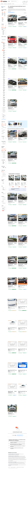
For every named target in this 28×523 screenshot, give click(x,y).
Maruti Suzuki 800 (4, 64)
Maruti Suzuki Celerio (4, 58)
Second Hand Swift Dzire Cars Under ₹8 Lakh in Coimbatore (18, 463)
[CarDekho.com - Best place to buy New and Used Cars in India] (4, 1)
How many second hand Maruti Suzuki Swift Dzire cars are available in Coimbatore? (17, 442)
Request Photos (22, 302)
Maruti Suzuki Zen (4, 86)
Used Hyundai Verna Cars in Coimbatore (19, 457)
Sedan (5, 167)
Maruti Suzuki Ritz (4, 68)
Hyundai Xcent (10, 183)
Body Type (3, 166)
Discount (3, 196)
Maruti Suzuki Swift (4, 44)
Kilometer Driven (3, 147)
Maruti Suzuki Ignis (4, 76)
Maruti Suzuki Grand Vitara (4, 80)
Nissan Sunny (22, 183)
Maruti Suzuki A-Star (4, 99)
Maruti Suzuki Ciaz (4, 66)
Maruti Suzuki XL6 (4, 78)
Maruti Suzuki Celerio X (4, 105)
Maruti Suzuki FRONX (4, 69)
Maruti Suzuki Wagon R (4, 46)
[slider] (5, 27)
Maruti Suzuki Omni (4, 97)
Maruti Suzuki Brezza (4, 82)
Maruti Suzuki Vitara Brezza (4, 62)
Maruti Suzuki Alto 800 (4, 48)
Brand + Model (4, 36)
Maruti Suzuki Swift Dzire (4, 51)
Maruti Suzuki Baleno (4, 53)
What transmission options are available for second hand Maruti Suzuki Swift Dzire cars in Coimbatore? (17, 444)
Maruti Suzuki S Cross (4, 93)
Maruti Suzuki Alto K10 (4, 55)
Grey (4, 208)
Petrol (3, 137)
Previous (8, 18)
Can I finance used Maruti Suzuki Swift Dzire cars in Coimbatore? (16, 448)
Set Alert (24, 189)
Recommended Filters (4, 10)
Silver (4, 209)
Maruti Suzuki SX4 (4, 103)
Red (4, 210)
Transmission (4, 141)
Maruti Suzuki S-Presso (4, 88)
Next (16, 18)
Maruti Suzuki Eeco (4, 84)
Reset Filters (14, 435)
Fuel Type (3, 136)
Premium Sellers (3, 180)
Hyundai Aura (16, 183)
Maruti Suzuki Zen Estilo (4, 72)
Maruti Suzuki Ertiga (4, 60)
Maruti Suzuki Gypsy (4, 101)
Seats (2, 192)
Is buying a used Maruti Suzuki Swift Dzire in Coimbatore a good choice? (17, 446)
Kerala (3, 187)
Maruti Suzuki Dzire (4, 74)
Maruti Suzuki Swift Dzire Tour (4, 90)
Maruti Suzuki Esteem (4, 95)
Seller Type (3, 170)
